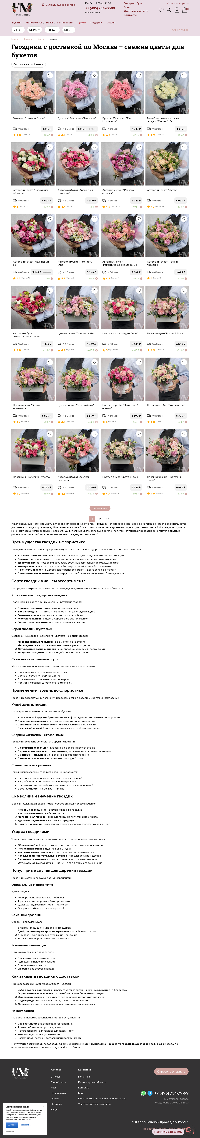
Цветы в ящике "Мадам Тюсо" (120, 333)
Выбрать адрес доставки (61, 4)
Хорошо (12, 1125)
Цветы (55, 1098)
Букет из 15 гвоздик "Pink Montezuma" (117, 120)
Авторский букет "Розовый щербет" (118, 191)
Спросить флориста (178, 3)
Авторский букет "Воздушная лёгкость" (30, 191)
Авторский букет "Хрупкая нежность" (73, 478)
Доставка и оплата (136, 11)
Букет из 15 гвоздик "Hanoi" (29, 118)
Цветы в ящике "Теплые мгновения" (27, 407)
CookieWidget (10, 1131)
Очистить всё (180, 29)
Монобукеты (58, 1082)
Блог (127, 7)
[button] (190, 1130)
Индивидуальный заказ (92, 1082)
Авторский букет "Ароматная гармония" (75, 191)
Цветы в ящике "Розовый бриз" (165, 333)
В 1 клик (43, 141)
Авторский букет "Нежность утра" (75, 263)
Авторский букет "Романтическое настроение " (120, 263)
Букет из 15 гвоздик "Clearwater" (77, 118)
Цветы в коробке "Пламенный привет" (120, 407)
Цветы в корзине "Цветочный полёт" (164, 478)
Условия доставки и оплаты (94, 1103)
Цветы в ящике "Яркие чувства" (31, 476)
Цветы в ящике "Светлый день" (120, 476)
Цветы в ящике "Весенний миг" (76, 405)
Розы (54, 1087)
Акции (54, 1109)
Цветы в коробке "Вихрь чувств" (166, 405)
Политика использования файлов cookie (102, 1098)
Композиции (58, 1093)
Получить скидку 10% (168, 1131)
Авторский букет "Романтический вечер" (27, 335)
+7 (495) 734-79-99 (100, 8)
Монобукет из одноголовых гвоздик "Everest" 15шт (164, 120)
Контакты (130, 14)
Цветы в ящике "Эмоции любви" (76, 333)
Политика (84, 1076)
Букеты (55, 1076)
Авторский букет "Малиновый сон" (31, 263)
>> (107, 518)
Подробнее (26, 1125)
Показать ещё (100, 508)
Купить (22, 141)
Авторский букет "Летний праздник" (162, 263)
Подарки (56, 1103)
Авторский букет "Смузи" (162, 189)
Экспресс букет (134, 3)
